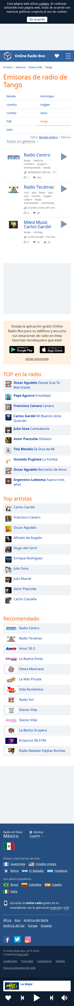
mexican (38, 160)
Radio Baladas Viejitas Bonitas (42, 750)
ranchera (29, 164)
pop (34, 192)
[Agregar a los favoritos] (8, 998)
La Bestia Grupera (33, 730)
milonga (38, 232)
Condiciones (10, 961)
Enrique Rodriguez (28, 558)
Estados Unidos (46, 864)
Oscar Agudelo (25, 527)
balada (11, 96)
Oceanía (46, 926)
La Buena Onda (31, 658)
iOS (66, 908)
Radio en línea (12, 834)
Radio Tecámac (30, 638)
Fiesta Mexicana (31, 669)
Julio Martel (22, 578)
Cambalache (31, 428)
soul (26, 196)
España (57, 884)
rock (26, 192)
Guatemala (17, 864)
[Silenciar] (66, 998)
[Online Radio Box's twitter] (17, 939)
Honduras (60, 871)
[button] (37, 998)
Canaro (34, 406)
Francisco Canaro (27, 517)
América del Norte (36, 920)
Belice (14, 871)
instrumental (31, 203)
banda (47, 167)
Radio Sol (26, 699)
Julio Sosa (21, 568)
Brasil (14, 884)
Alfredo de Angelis (28, 537)
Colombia (35, 884)
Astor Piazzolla (25, 589)
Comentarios (44, 961)
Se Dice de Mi (34, 449)
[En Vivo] (64, 157)
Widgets (60, 961)
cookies (44, 4)
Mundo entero (48, 137)
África (7, 920)
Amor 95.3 (27, 648)
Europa (32, 926)
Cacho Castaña (25, 599)
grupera (42, 164)
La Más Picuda (30, 679)
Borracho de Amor (40, 469)
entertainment (32, 167)
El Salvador (36, 871)
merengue (47, 96)
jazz (50, 192)
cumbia (11, 113)
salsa (43, 113)
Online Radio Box (30, 55)
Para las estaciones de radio (19, 968)
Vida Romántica (31, 689)
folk (9, 121)
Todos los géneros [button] (21, 142)
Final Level (22, 954)
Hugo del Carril (25, 548)
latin (10, 130)
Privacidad (27, 961)
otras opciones (37, 359)
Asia (17, 920)
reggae (45, 104)
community (48, 203)
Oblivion (33, 439)
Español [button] (35, 836)
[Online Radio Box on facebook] (6, 939)
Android (55, 908)
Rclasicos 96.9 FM (32, 740)
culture (28, 199)
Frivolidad (32, 395)
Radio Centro (29, 628)
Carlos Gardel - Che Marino (43, 237)
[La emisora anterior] (23, 998)
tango (44, 121)
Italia (13, 891)
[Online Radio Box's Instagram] (28, 939)
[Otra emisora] (51, 998)
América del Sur (14, 926)
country (12, 104)
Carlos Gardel (24, 507)
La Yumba (36, 459)
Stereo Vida (28, 710)
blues (42, 192)
